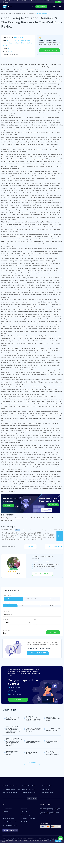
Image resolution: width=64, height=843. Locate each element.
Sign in (52, 6)
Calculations (52, 598)
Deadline (5, 619)
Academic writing (13, 598)
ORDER (58, 1)
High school (10, 605)
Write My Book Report (28, 789)
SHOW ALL (31, 798)
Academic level (7, 603)
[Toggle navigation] (60, 6)
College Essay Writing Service (11, 789)
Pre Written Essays (47, 792)
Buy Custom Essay (47, 785)
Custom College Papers (29, 792)
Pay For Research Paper (9, 785)
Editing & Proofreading (33, 598)
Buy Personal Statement (9, 792)
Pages (34, 619)
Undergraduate (25, 605)
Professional (53, 605)
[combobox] (32, 615)
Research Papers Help (28, 785)
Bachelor (39, 605)
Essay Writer (45, 789)
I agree (58, 841)
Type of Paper (7, 611)
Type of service (8, 595)
